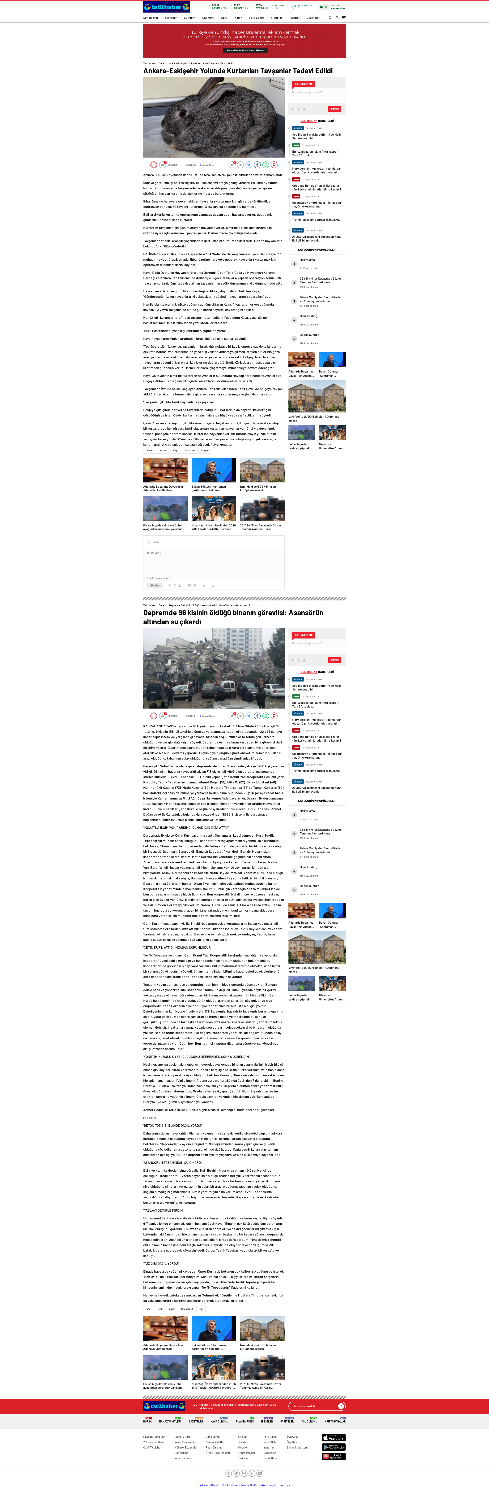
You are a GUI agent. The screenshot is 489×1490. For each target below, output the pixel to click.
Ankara (150, 450)
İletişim (216, 1485)
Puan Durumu (245, 1420)
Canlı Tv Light (151, 1447)
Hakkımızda (204, 1485)
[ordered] (189, 585)
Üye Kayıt (293, 1442)
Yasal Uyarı (285, 1485)
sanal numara (183, 1458)
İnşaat (172, 1308)
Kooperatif (187, 1308)
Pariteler (287, 1420)
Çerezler (245, 1485)
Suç (201, 1308)
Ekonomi (208, 17)
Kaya (176, 450)
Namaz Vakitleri (170, 1420)
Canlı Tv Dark (183, 1436)
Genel (162, 63)
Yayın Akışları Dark (186, 1442)
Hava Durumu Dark (154, 1436)
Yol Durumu (309, 1420)
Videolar (276, 17)
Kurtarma (190, 450)
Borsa (147, 1420)
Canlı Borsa (213, 1436)
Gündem (189, 17)
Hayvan (163, 450)
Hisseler (267, 1420)
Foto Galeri (256, 17)
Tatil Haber (149, 63)
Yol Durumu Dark (153, 1442)
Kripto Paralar (335, 1420)
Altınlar (242, 1436)
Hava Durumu (219, 1420)
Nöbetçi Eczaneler (186, 1447)
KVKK (254, 1485)
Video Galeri (271, 1442)
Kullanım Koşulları (268, 1485)
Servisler (171, 17)
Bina (148, 1308)
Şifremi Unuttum (297, 1447)
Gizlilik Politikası (230, 1485)
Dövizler (243, 1442)
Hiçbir (159, 1308)
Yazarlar (294, 17)
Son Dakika (150, 17)
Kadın (238, 17)
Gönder (154, 585)
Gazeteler (313, 17)
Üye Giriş (292, 1436)
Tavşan (205, 450)
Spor (224, 17)
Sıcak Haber (271, 1458)
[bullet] (195, 585)
